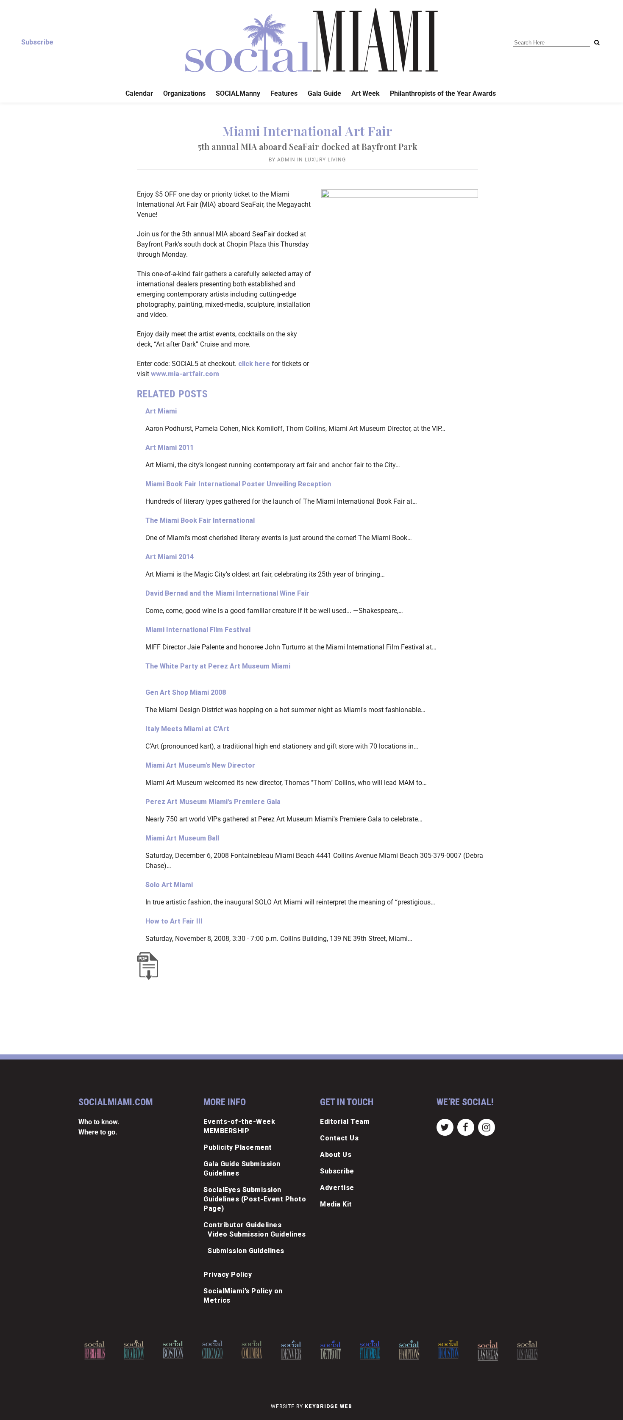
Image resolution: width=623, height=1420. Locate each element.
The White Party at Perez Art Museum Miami (217, 666)
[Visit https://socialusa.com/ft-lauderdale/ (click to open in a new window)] (370, 1349)
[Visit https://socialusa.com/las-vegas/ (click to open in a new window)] (488, 1350)
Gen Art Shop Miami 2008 (185, 692)
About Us (335, 1155)
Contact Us (339, 1138)
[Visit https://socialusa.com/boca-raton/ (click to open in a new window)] (134, 1349)
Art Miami (161, 411)
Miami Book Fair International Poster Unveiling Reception (238, 484)
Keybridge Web (328, 1406)
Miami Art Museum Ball (182, 838)
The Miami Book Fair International (200, 520)
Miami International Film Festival (197, 630)
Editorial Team (345, 1122)
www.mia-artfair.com (185, 374)
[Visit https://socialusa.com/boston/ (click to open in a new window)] (173, 1349)
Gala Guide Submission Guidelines (242, 1168)
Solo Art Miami (169, 885)
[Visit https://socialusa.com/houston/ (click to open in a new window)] (448, 1349)
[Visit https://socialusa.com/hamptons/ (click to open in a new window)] (409, 1350)
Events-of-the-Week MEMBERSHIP (239, 1126)
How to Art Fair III (174, 921)
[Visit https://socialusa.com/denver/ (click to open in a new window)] (291, 1350)
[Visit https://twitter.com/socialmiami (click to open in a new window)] (444, 1127)
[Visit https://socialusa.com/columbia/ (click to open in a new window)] (252, 1349)
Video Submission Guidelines (257, 1234)
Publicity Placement (237, 1147)
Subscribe (37, 42)
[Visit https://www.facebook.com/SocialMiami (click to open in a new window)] (465, 1127)
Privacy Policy (227, 1274)
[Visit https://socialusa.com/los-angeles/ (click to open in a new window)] (527, 1350)
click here (254, 364)
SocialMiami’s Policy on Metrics (243, 1295)
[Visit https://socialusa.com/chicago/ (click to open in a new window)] (212, 1349)
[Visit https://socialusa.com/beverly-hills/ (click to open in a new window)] (94, 1350)
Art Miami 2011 (169, 448)
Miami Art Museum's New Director (200, 765)
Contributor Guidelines (242, 1225)
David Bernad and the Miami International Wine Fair (227, 593)
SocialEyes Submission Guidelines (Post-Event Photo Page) (254, 1199)
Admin (286, 160)
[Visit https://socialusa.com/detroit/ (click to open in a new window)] (330, 1350)
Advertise (337, 1188)
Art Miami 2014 (169, 557)
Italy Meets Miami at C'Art (187, 729)
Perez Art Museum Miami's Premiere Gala (213, 802)
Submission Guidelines (246, 1251)
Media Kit (336, 1204)
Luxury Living (325, 160)
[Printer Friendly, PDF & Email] (149, 966)
